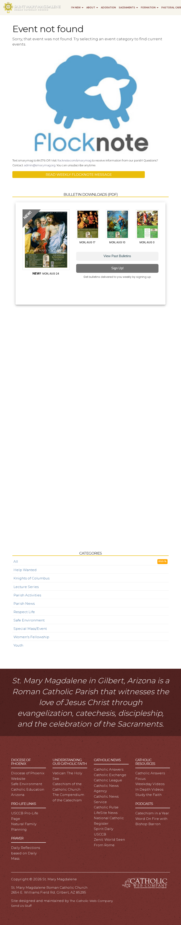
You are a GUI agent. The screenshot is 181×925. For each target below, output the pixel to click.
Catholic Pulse (106, 807)
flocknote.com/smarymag (74, 160)
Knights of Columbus (31, 578)
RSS (161, 561)
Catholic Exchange (110, 775)
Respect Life (24, 612)
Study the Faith (148, 795)
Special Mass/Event (30, 628)
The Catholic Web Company (91, 901)
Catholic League (108, 780)
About (91, 7)
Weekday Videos (149, 784)
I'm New (76, 7)
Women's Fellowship (31, 637)
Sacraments (127, 7)
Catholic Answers (108, 769)
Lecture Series (26, 587)
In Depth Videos (149, 789)
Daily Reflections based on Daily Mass (25, 853)
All (15, 561)
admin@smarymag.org (39, 165)
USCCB (100, 834)
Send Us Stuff (21, 905)
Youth (18, 645)
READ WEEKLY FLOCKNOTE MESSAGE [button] (79, 174)
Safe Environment (29, 620)
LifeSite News (105, 813)
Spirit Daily (103, 829)
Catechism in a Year (152, 813)
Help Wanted (25, 570)
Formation (148, 7)
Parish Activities (27, 595)
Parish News (24, 603)
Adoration (108, 7)
